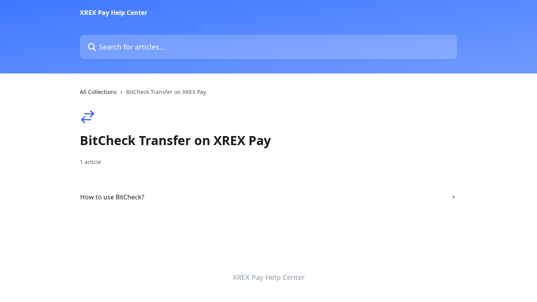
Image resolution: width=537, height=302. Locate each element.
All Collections (98, 92)
